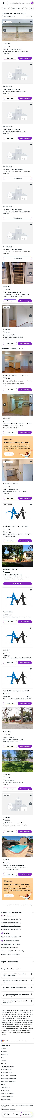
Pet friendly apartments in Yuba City (11, 944)
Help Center (4, 1054)
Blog (2, 1057)
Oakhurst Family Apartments (14, 424)
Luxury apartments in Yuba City (9, 947)
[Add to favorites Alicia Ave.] (30, 589)
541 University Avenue (12, 89)
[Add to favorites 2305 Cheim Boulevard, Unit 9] (30, 838)
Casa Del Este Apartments (13, 575)
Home (4, 905)
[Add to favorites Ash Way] (30, 504)
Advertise (4, 1060)
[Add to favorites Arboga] (30, 628)
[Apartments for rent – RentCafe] (5, 1041)
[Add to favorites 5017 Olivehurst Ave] (30, 461)
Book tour (10, 58)
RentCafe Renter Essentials (8, 1075)
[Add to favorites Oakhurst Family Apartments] (30, 396)
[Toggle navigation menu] (3, 3)
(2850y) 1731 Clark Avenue (14, 169)
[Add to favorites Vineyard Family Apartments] (30, 353)
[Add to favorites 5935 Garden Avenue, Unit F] (30, 795)
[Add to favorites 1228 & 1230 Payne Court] (30, 21)
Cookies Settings (6, 1099)
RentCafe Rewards (6, 1072)
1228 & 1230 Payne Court (13, 49)
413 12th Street (10, 780)
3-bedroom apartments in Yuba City (11, 926)
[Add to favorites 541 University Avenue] (30, 64)
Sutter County (20, 905)
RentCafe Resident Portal (8, 1081)
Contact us (4, 1051)
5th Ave (7, 696)
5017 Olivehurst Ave (11, 489)
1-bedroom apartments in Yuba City (11, 919)
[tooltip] (6, 46)
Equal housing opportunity (9, 1109)
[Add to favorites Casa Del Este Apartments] (30, 547)
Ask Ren (27, 1114)
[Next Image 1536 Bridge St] (30, 315)
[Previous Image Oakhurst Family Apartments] (4, 404)
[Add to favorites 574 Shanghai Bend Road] (30, 264)
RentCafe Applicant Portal (8, 1078)
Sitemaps (3, 1063)
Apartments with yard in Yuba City (10, 954)
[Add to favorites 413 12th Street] (30, 752)
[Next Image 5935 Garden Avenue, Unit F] (30, 803)
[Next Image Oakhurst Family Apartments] (30, 404)
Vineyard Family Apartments (14, 381)
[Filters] (31, 8)
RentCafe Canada (6, 1069)
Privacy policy (5, 1090)
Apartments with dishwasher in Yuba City (12, 951)
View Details (17, 178)
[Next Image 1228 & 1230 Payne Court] (30, 30)
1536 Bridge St (10, 335)
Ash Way (8, 532)
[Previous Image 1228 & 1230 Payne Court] (4, 30)
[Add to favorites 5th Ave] (30, 668)
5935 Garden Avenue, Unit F (14, 823)
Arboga (7, 656)
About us (3, 1048)
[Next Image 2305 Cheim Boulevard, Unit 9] (30, 846)
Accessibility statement (7, 1096)
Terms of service (5, 1087)
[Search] (32, 3)
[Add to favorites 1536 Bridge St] (30, 307)
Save (16, 1114)
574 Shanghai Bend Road (13, 292)
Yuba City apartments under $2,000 (11, 936)
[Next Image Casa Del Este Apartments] (30, 555)
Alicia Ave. (8, 615)
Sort (30, 16)
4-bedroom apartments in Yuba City (11, 929)
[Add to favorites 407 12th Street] (30, 709)
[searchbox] (20, 3)
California (11, 905)
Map (8, 1114)
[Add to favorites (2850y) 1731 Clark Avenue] (30, 144)
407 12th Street (10, 737)
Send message (25, 58)
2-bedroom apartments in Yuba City (11, 922)
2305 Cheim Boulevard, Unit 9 (14, 865)
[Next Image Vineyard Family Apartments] (30, 362)
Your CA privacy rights (7, 1093)
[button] (17, 30)
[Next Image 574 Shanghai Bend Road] (30, 273)
